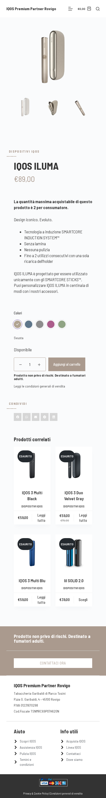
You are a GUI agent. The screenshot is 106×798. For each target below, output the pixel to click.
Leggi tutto (41, 518)
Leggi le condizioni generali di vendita (39, 386)
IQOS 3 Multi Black (32, 495)
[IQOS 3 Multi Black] (32, 465)
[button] (18, 417)
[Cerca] (98, 9)
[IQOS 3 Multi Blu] (32, 552)
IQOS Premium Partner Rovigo (31, 8)
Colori (18, 313)
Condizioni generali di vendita (66, 793)
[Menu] (70, 8)
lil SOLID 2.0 (74, 580)
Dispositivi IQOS (24, 151)
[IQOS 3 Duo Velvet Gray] (73, 465)
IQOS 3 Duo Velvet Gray (74, 495)
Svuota (18, 338)
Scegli (83, 599)
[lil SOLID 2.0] (73, 552)
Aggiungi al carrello (66, 364)
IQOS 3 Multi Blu (32, 580)
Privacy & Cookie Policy (36, 793)
